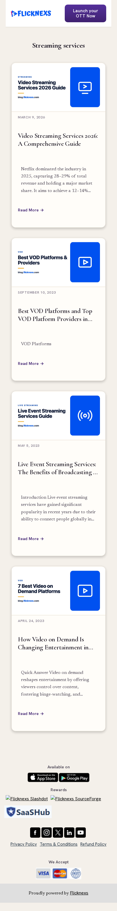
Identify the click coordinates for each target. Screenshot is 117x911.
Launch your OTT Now (85, 13)
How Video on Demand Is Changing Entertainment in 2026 (53, 643)
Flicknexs (79, 893)
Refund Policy (93, 844)
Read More (28, 210)
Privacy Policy (24, 844)
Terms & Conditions (59, 844)
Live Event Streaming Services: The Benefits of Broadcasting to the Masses (58, 468)
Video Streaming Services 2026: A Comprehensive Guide (58, 140)
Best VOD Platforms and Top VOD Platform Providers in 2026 (55, 315)
